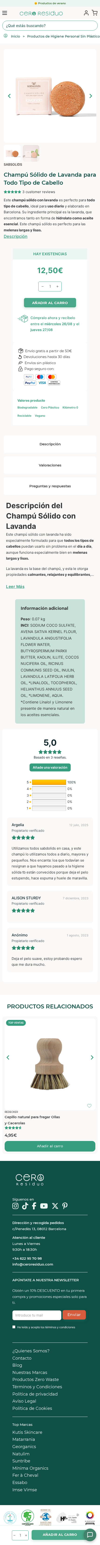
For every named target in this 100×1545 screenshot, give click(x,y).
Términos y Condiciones (37, 1386)
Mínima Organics (30, 1468)
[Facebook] (34, 1206)
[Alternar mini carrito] (94, 12)
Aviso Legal (24, 1401)
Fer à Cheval (25, 1475)
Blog (17, 1365)
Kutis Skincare (27, 1432)
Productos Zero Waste (35, 1379)
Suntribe (21, 1461)
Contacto (21, 1358)
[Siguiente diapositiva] (90, 96)
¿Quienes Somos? (31, 1351)
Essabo (19, 1482)
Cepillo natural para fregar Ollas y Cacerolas (32, 1120)
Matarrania (23, 1439)
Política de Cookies (32, 1408)
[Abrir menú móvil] (4, 13)
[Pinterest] (65, 1206)
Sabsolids (13, 164)
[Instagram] (15, 1206)
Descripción (15, 236)
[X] (55, 1206)
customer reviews (38, 192)
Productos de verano (52, 3)
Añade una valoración (50, 767)
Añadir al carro (50, 1146)
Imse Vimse (24, 1489)
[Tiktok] (25, 1206)
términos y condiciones (60, 1327)
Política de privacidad (35, 1394)
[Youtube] (44, 1206)
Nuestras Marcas (29, 1372)
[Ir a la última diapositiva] (9, 96)
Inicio (15, 36)
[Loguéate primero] (90, 1023)
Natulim (21, 1454)
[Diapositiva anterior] (8, 1057)
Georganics (24, 1446)
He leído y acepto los (46, 1327)
